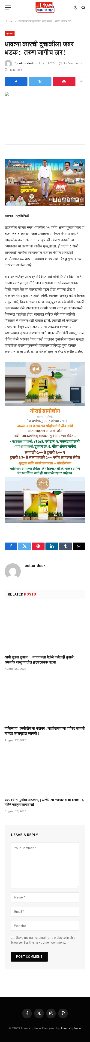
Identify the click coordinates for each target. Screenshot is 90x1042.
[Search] (83, 7)
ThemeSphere (70, 1028)
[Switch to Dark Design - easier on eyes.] (75, 8)
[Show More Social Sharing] (81, 81)
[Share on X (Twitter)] (40, 81)
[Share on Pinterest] (64, 81)
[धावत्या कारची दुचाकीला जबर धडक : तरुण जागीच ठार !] (45, 118)
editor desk (26, 63)
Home (9, 21)
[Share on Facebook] (16, 81)
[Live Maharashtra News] (45, 7)
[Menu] (8, 7)
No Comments (72, 63)
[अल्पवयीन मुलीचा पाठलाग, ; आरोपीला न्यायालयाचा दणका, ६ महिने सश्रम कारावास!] (45, 771)
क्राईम (9, 33)
